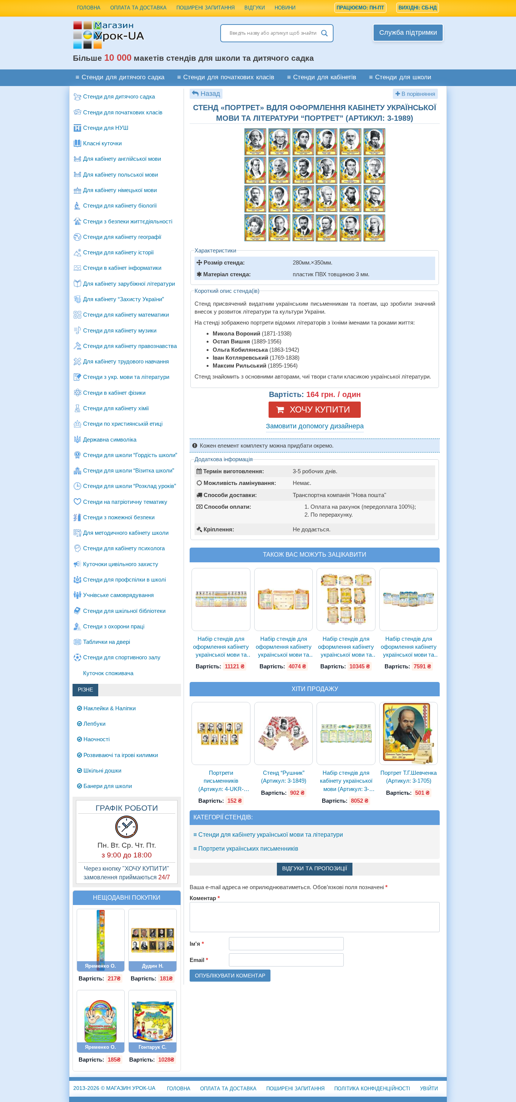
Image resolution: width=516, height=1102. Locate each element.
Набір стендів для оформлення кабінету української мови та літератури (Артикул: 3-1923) (221, 647)
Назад (210, 93)
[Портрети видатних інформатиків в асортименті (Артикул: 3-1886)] (152, 940)
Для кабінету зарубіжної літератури (129, 283)
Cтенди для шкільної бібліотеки (124, 611)
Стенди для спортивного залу (122, 657)
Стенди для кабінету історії (118, 252)
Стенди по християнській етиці (122, 423)
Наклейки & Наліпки (109, 708)
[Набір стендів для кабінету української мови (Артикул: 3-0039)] (346, 733)
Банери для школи (107, 786)
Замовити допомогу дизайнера (315, 426)
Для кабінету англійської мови (122, 158)
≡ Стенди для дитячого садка (120, 78)
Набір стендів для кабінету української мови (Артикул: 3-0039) (346, 781)
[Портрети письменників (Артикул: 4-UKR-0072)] (221, 733)
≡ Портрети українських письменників (245, 848)
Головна (88, 8)
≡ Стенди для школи (400, 78)
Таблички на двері (106, 642)
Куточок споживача (108, 673)
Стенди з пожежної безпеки (118, 517)
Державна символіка (109, 439)
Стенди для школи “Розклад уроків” (129, 486)
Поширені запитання (205, 8)
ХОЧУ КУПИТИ (320, 409)
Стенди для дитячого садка (119, 96)
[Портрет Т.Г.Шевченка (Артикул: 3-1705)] (408, 733)
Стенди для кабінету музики (119, 330)
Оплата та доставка (138, 8)
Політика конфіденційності (372, 1088)
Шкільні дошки (101, 770)
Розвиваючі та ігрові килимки (120, 755)
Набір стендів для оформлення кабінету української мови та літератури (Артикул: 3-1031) (284, 647)
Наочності (96, 739)
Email (199, 960)
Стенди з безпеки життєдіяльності (127, 221)
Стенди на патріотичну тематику (125, 502)
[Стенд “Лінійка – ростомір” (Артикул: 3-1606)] (100, 940)
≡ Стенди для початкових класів (225, 78)
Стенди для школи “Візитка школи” (128, 470)
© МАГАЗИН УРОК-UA (114, 1088)
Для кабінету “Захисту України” (123, 299)
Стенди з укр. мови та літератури (126, 377)
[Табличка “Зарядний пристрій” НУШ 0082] (101, 1021)
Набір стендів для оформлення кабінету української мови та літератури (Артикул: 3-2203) (409, 647)
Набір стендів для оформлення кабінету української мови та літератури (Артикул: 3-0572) (346, 647)
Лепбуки (93, 723)
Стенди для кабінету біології (120, 205)
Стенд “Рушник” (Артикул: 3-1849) (283, 777)
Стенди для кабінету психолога (124, 548)
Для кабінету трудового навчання (126, 361)
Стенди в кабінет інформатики (122, 268)
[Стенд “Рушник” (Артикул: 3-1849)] (283, 734)
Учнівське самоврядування (118, 595)
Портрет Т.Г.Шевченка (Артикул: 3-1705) (408, 777)
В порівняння (417, 94)
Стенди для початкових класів (122, 112)
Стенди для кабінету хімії (116, 408)
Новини (285, 8)
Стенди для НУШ (105, 128)
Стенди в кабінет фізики (114, 392)
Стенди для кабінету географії (122, 237)
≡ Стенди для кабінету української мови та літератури (268, 834)
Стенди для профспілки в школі (124, 579)
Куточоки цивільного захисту (120, 564)
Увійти (429, 1088)
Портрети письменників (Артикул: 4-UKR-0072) (221, 781)
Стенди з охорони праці (113, 626)
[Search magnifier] (324, 33)
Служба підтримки (408, 32)
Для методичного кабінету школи (125, 532)
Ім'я (197, 943)
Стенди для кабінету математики (126, 314)
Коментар (205, 898)
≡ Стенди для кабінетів (321, 78)
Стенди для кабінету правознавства (130, 346)
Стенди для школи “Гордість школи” (130, 455)
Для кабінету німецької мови (120, 190)
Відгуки (254, 8)
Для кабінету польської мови (120, 174)
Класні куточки (102, 143)
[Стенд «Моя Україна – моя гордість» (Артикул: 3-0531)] (152, 1021)
